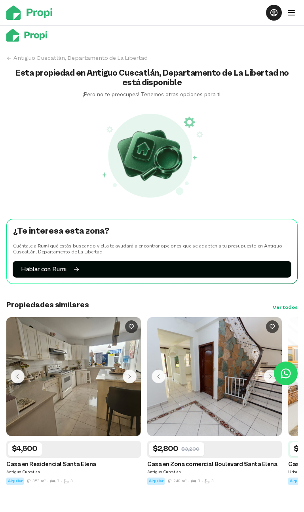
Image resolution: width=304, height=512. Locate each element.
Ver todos (285, 307)
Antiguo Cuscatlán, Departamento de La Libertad (80, 58)
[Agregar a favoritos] (131, 326)
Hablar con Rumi (43, 269)
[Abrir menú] (291, 12)
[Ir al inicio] (31, 13)
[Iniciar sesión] (274, 13)
